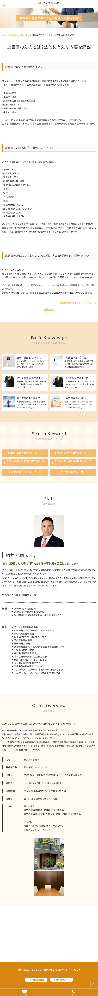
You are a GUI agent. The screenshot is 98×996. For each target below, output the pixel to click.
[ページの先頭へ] (93, 984)
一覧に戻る (49, 309)
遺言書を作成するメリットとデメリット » (78, 303)
